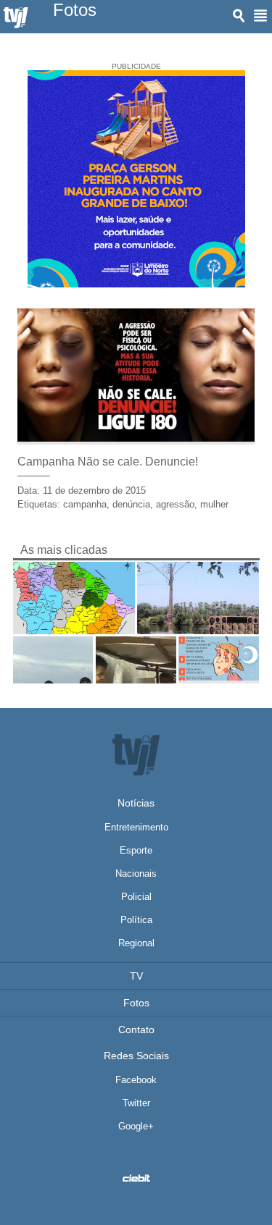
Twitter (136, 1103)
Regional (136, 943)
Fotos (136, 1003)
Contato (136, 1029)
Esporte (136, 850)
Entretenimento (136, 827)
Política (136, 919)
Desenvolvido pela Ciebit (136, 1178)
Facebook (136, 1079)
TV (136, 976)
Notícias (136, 803)
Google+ (136, 1126)
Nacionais (136, 873)
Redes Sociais (136, 1055)
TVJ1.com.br (16, 18)
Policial (136, 896)
